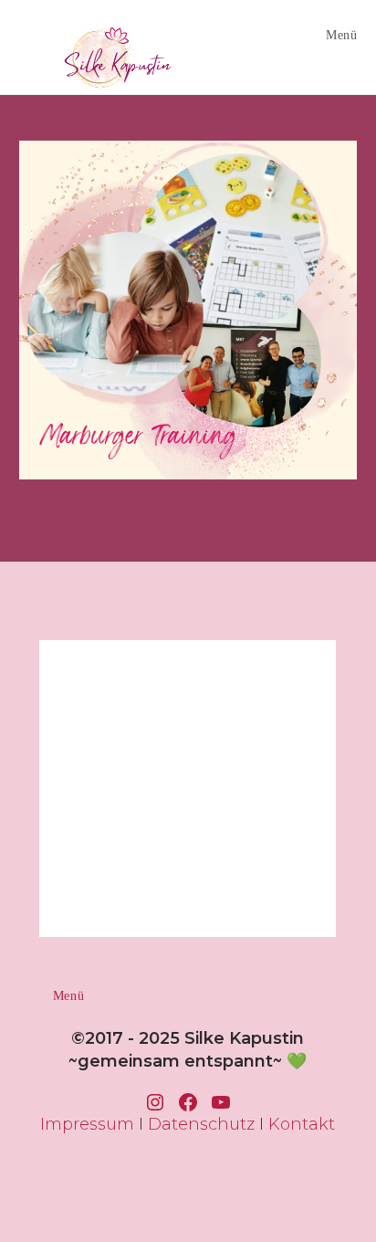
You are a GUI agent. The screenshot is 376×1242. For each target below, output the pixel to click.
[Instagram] (155, 1102)
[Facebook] (188, 1102)
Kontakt (301, 1124)
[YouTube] (221, 1102)
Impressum (87, 1124)
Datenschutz (201, 1124)
